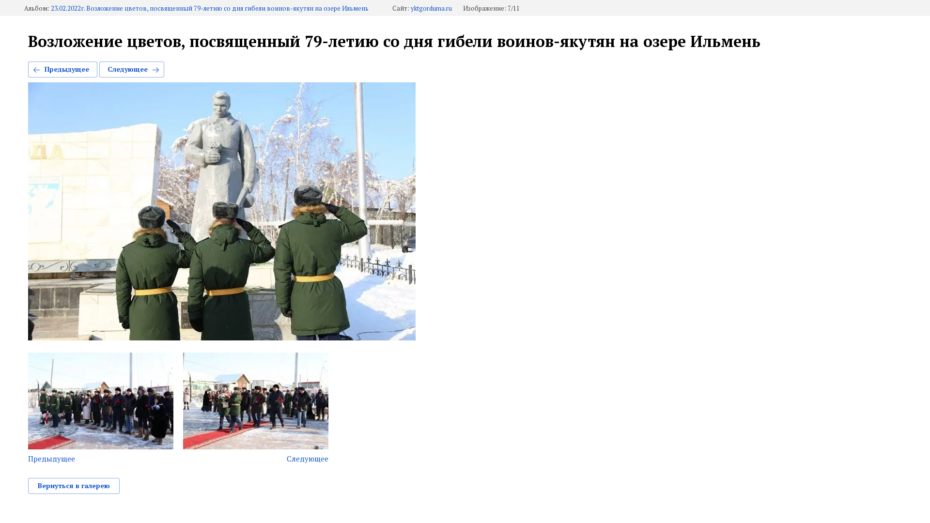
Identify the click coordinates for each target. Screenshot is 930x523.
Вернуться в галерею (74, 485)
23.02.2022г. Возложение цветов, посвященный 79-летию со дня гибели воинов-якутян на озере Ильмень (210, 9)
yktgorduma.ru (431, 9)
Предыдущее (67, 69)
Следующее (128, 69)
